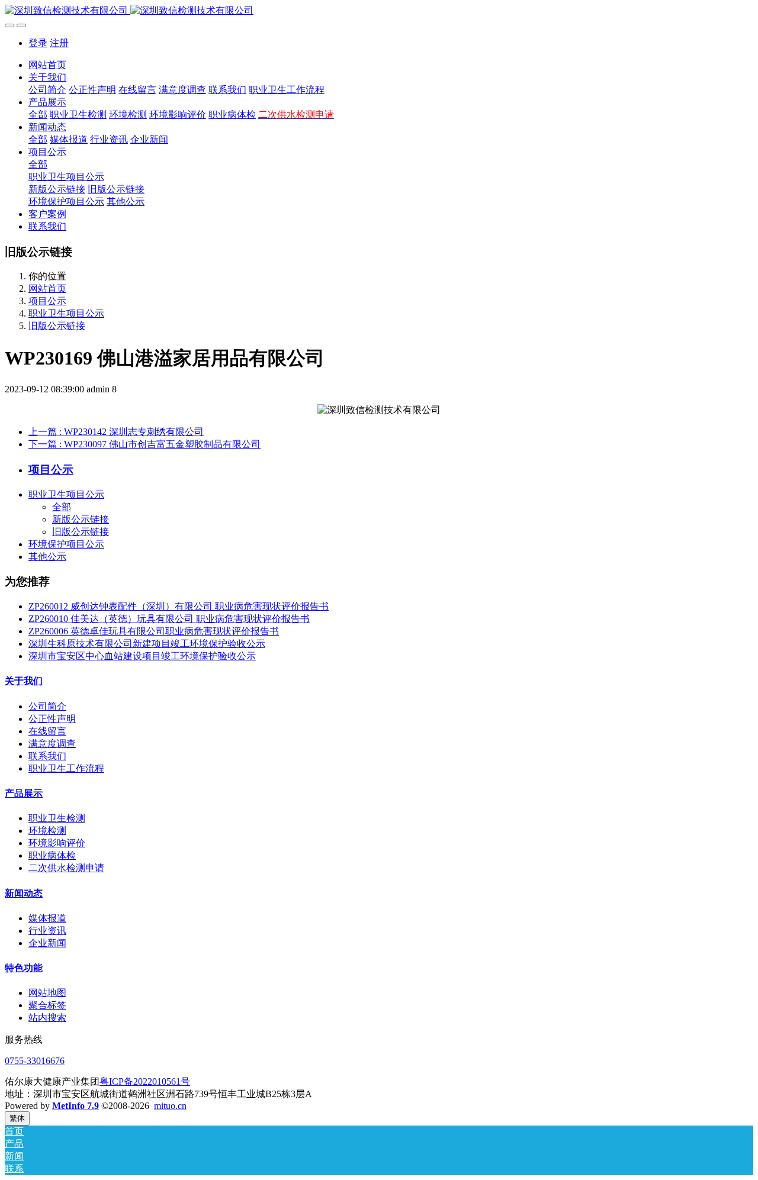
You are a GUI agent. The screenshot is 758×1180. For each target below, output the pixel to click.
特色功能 (24, 968)
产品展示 (24, 793)
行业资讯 (47, 931)
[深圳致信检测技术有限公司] (379, 11)
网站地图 (47, 993)
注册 (59, 43)
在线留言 (47, 731)
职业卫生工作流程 (66, 768)
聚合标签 (47, 1005)
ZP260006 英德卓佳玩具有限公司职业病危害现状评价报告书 (153, 631)
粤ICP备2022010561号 (144, 1081)
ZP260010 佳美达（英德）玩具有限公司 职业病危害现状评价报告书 (169, 619)
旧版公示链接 (56, 326)
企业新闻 (47, 943)
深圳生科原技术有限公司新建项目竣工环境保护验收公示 (146, 644)
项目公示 (47, 301)
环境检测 (47, 831)
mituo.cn (170, 1106)
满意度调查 (52, 744)
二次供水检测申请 (66, 868)
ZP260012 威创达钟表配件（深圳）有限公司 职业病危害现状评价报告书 (178, 606)
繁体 (17, 1118)
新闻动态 (24, 893)
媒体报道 (47, 918)
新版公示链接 (80, 519)
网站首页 (47, 65)
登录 (37, 43)
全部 (37, 114)
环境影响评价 (56, 843)
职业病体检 (52, 855)
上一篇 (116, 432)
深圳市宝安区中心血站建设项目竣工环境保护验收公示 (142, 656)
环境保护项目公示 (66, 544)
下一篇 (144, 444)
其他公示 (47, 557)
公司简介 (47, 706)
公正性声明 (52, 719)
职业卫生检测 (56, 818)
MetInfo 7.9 (75, 1106)
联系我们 (47, 756)
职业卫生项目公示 (66, 313)
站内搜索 (47, 1018)
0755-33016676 (35, 1061)
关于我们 (24, 681)
